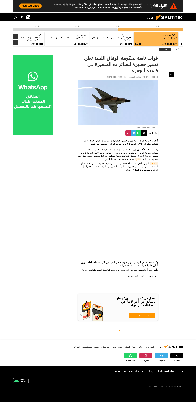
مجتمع (96, 347)
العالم (141, 347)
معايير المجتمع (120, 371)
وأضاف (153, 163)
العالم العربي (152, 276)
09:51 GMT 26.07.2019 (148, 77)
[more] (171, 74)
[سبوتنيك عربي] (170, 21)
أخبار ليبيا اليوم (133, 276)
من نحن (180, 371)
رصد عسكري (105, 347)
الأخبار (143, 276)
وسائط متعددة (87, 347)
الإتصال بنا (150, 371)
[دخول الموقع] (22, 17)
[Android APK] (21, 381)
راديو (114, 347)
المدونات (77, 347)
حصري (120, 347)
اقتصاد (127, 347)
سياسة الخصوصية (136, 371)
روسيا (134, 347)
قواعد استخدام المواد (165, 371)
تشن (138, 159)
